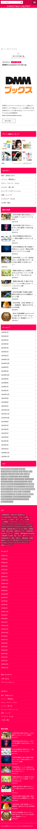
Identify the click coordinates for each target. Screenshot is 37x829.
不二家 (30, 481)
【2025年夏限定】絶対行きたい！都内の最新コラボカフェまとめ (22, 239)
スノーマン (26, 476)
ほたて (17, 474)
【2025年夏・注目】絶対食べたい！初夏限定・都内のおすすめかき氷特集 (23, 306)
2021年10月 (5, 418)
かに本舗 (25, 471)
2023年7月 (5, 386)
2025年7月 (5, 332)
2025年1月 (5, 355)
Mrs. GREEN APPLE (6, 471)
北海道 (3, 486)
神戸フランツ (26, 491)
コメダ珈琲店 (4, 476)
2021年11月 (5, 414)
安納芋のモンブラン (20, 486)
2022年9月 (5, 398)
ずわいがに (4, 474)
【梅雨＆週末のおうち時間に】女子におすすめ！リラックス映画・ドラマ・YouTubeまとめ (22, 274)
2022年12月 (5, 394)
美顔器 (31, 494)
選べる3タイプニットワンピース (21, 496)
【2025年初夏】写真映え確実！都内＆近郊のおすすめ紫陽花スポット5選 (23, 295)
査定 (15, 491)
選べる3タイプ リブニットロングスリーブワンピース (14, 499)
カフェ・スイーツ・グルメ (10, 183)
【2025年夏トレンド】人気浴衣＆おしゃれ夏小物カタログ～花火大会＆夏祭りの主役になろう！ (17, 262)
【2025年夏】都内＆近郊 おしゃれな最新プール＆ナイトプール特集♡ (23, 218)
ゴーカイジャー (14, 476)
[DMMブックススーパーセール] (18, 102)
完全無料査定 (29, 486)
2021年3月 (5, 441)
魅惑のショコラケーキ (7, 501)
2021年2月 (5, 445)
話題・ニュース (6, 195)
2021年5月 (5, 433)
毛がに (19, 491)
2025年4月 (5, 344)
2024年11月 (5, 359)
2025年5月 (5, 340)
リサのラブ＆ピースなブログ (18, 6)
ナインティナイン (19, 479)
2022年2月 (5, 406)
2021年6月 (5, 429)
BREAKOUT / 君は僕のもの (18, 469)
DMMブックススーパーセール (14, 65)
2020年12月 (5, 452)
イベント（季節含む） (8, 179)
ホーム (4, 49)
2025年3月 (5, 348)
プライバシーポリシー (7, 682)
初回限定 (31, 484)
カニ (22, 474)
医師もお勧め (9, 486)
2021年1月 (5, 449)
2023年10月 (5, 375)
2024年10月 (5, 363)
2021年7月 (5, 425)
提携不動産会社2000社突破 (27, 489)
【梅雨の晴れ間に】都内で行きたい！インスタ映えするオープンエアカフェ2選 (22, 284)
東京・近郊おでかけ (8, 175)
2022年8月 (5, 402)
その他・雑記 (5, 202)
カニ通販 (27, 474)
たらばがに (11, 474)
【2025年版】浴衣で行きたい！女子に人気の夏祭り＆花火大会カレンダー (23, 228)
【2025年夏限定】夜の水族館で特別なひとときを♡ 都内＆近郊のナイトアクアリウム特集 (23, 250)
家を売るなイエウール (7, 489)
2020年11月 (5, 456)
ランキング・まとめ (8, 199)
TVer (20, 471)
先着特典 (3, 484)
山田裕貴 (16, 489)
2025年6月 (5, 336)
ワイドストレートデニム (20, 481)
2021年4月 (5, 437)
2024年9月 (5, 367)
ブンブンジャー (29, 479)
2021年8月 (5, 421)
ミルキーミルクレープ (7, 481)
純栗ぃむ (18, 494)
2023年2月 (5, 390)
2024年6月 (5, 371)
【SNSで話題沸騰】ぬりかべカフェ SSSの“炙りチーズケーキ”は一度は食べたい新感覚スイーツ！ (23, 316)
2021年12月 (5, 410)
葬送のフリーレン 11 (6, 496)
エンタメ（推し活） (8, 187)
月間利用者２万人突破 (7, 491)
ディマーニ (4, 479)
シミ (20, 476)
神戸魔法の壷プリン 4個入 (8, 494)
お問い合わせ (5, 678)
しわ (31, 471)
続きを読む (8, 121)
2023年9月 (5, 379)
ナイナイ (11, 479)
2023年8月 (5, 383)
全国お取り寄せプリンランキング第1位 (17, 484)
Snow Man (15, 471)
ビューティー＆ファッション (11, 191)
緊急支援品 (25, 494)
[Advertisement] (18, 27)
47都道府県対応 (5, 469)
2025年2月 (5, 352)
